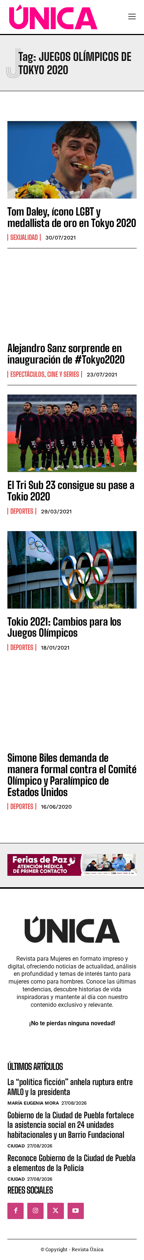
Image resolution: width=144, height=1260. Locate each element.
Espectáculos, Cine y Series (44, 374)
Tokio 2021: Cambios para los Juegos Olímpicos (64, 627)
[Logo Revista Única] (53, 17)
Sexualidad (24, 237)
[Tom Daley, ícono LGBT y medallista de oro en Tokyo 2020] (72, 160)
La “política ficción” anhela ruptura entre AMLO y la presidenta (70, 1087)
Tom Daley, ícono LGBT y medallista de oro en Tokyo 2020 (71, 217)
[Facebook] (15, 1211)
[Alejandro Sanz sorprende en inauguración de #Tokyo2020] (72, 296)
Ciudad (15, 1146)
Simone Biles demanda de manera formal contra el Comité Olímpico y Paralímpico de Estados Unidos (72, 774)
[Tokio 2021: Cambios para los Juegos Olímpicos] (72, 570)
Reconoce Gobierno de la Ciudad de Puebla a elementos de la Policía (71, 1163)
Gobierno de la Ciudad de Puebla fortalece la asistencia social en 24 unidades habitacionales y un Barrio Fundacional (70, 1125)
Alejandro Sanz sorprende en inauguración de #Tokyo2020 (66, 354)
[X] (55, 1211)
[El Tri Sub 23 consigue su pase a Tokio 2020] (72, 433)
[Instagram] (35, 1211)
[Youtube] (76, 1211)
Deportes (21, 511)
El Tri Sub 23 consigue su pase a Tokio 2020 (70, 491)
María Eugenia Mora (33, 1103)
